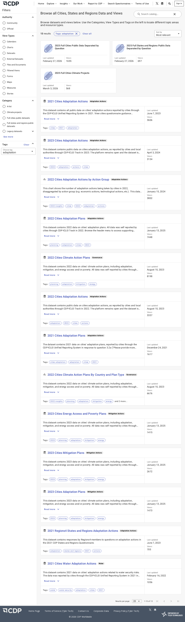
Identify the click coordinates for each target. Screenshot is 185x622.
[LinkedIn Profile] (162, 3)
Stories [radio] (10, 93)
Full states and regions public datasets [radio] (20, 124)
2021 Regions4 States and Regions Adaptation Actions (83, 530)
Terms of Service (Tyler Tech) (59, 611)
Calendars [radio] (11, 41)
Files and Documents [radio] (16, 65)
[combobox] (15, 151)
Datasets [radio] (11, 53)
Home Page (34, 611)
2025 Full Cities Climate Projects (72, 73)
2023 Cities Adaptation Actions (68, 140)
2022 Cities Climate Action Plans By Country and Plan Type (86, 374)
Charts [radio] (10, 47)
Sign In (179, 3)
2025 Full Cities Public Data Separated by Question (77, 47)
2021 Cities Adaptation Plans (66, 335)
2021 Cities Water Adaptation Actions (72, 563)
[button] (169, 3)
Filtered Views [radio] (13, 70)
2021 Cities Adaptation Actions (68, 101)
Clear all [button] (87, 33)
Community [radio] (12, 23)
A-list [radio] (9, 106)
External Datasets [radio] (15, 59)
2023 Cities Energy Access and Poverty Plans (77, 413)
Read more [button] (49, 119)
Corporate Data (101, 611)
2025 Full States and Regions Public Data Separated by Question (148, 47)
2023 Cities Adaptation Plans (66, 491)
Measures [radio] (11, 88)
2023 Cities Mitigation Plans (66, 453)
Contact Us (83, 611)
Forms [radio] (10, 76)
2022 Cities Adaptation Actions (68, 296)
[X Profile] (157, 3)
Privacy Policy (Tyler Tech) (126, 611)
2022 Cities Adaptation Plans (66, 218)
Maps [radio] (9, 82)
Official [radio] (10, 29)
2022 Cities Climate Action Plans (69, 257)
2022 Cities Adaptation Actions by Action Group (78, 179)
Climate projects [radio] (14, 112)
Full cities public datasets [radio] (18, 118)
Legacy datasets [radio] (14, 131)
